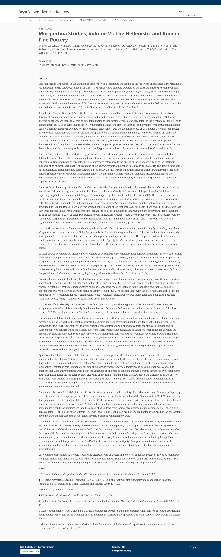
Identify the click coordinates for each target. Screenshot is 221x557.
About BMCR (86, 20)
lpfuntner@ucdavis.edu (84, 65)
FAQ (116, 20)
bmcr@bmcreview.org (121, 551)
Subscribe (128, 20)
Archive (29, 20)
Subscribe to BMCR (30, 551)
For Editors (103, 20)
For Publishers (66, 20)
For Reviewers (46, 20)
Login (193, 547)
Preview (43, 78)
